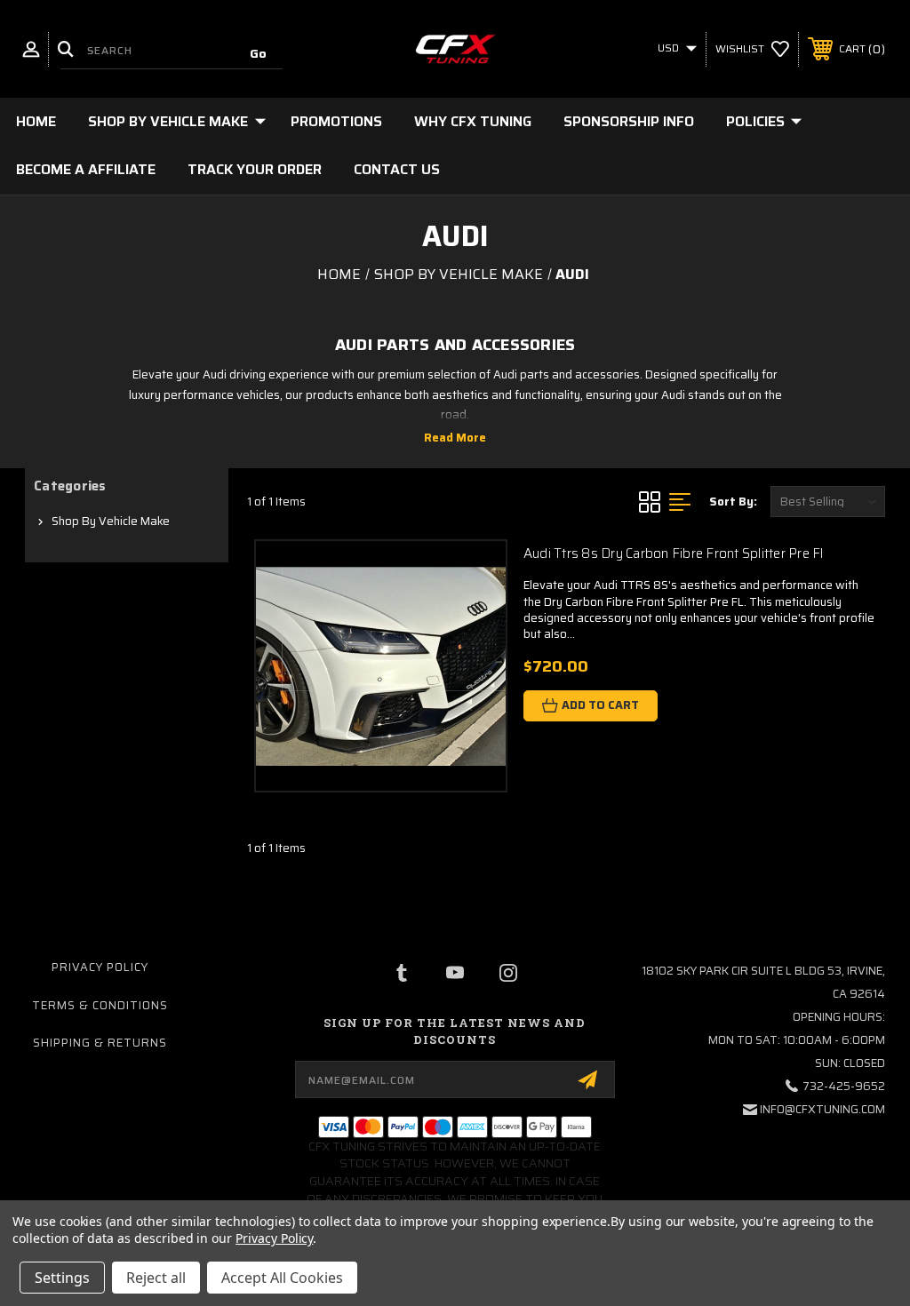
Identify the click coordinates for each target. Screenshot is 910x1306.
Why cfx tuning (472, 121)
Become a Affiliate (86, 169)
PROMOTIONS (336, 121)
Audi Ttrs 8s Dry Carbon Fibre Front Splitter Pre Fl (673, 553)
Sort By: (733, 501)
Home (36, 121)
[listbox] (827, 501)
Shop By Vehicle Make (168, 121)
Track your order (255, 169)
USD (670, 47)
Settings (62, 1277)
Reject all (156, 1277)
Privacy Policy (100, 967)
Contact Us (397, 169)
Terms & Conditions (100, 1005)
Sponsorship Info (628, 121)
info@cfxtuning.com (822, 1109)
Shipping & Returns (100, 1042)
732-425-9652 (843, 1086)
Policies (755, 121)
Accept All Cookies (282, 1277)
